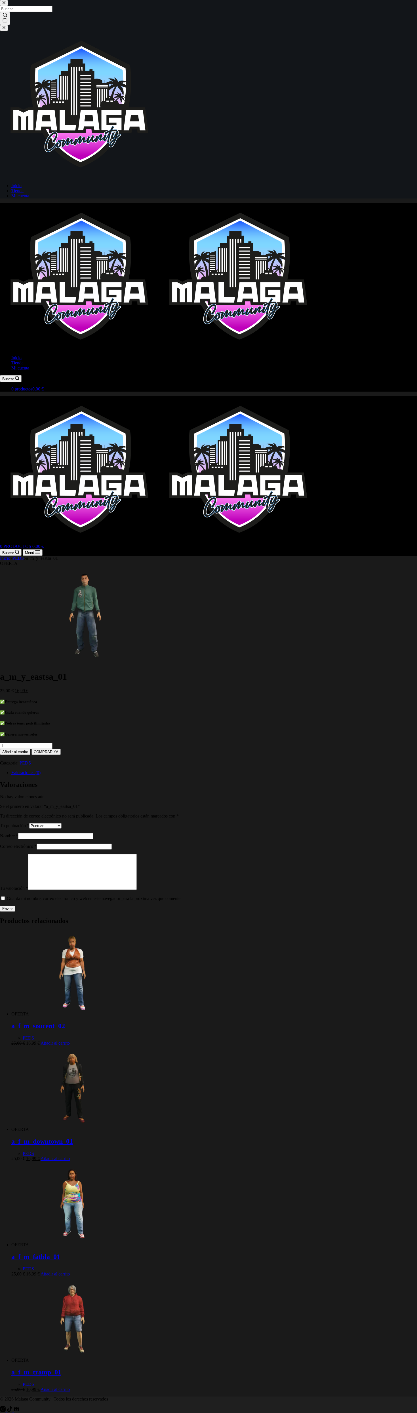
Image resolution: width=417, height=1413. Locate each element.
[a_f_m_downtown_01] (72, 1129)
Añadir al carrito (15, 752)
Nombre (9, 835)
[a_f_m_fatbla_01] (72, 1244)
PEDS (25, 763)
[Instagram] (3, 1410)
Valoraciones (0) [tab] (26, 772)
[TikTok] (10, 1410)
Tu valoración (14, 888)
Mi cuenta (20, 368)
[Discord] (16, 1410)
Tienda (17, 362)
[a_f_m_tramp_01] (72, 1360)
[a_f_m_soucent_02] (72, 1013)
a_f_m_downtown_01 (42, 1141)
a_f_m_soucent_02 (38, 1026)
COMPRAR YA (46, 752)
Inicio (16, 357)
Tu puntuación (14, 825)
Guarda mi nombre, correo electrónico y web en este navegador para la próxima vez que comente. (94, 898)
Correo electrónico (18, 846)
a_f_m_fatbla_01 (35, 1256)
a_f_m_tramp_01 (36, 1372)
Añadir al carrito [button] (55, 1043)
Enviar (7, 909)
